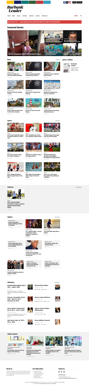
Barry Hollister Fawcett (42, 320)
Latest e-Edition (67, 60)
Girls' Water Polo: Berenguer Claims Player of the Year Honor (33, 176)
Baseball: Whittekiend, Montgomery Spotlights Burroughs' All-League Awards (52, 156)
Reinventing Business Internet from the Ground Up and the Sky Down (73, 352)
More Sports (58, 120)
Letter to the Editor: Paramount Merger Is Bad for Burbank (15, 224)
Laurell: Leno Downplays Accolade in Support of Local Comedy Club (33, 254)
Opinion (9, 217)
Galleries (10, 187)
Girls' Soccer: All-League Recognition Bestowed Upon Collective (51, 176)
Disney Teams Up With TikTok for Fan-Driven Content (15, 111)
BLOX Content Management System (43, 383)
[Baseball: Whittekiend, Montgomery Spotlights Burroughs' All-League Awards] (52, 147)
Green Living (29, 347)
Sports (46, 50)
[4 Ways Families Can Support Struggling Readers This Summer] (54, 341)
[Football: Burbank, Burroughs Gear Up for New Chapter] (52, 127)
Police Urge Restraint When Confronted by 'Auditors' (33, 74)
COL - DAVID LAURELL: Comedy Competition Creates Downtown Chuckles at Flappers (34, 233)
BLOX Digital (54, 383)
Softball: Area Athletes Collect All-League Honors (34, 155)
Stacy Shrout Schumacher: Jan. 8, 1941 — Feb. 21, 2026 (16, 309)
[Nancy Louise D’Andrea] (57, 298)
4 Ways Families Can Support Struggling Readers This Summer (53, 352)
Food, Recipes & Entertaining (13, 347)
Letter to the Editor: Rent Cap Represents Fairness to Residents (52, 264)
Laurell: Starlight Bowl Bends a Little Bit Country (15, 273)
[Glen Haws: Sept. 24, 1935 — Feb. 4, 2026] (30, 321)
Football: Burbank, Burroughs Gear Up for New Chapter (51, 135)
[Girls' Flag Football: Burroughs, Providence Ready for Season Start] (15, 127)
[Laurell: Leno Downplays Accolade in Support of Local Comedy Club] (34, 244)
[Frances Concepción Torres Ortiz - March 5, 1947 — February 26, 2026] (30, 298)
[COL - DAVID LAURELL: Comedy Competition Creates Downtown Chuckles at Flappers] (34, 223)
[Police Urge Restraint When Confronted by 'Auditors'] (34, 66)
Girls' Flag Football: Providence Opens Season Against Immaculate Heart (72, 53)
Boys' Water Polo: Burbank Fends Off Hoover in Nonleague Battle (53, 53)
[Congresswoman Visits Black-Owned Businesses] (52, 102)
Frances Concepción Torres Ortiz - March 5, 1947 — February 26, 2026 (16, 299)
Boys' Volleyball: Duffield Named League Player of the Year (14, 176)
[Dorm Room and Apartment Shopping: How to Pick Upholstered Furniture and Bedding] (35, 341)
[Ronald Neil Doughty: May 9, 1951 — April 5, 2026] (30, 287)
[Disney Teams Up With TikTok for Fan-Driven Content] (15, 102)
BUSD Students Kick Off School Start (24, 54)
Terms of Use (57, 382)
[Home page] (15, 8)
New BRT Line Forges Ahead (53, 41)
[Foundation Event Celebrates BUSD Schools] (52, 66)
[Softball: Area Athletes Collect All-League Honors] (34, 147)
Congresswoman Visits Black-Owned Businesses (51, 111)
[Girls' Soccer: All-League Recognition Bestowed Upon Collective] (52, 166)
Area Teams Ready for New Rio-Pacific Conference (14, 155)
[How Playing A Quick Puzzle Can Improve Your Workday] (15, 341)
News (9, 59)
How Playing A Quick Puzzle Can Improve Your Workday (15, 351)
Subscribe (79, 2)
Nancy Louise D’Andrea (42, 297)
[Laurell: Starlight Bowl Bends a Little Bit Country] (15, 264)
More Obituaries (57, 282)
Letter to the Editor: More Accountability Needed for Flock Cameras (15, 245)
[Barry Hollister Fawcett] (57, 321)
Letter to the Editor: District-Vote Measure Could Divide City (32, 264)
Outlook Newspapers (34, 382)
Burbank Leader (11, 52)
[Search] (81, 16)
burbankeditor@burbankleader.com (69, 378)
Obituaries (10, 282)
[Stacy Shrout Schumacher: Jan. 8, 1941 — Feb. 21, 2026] (30, 310)
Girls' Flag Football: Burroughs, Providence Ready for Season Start (15, 136)
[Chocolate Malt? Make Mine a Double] (52, 223)
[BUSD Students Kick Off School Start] (25, 48)
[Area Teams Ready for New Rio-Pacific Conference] (15, 147)
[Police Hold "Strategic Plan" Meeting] (34, 84)
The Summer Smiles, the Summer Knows (51, 244)
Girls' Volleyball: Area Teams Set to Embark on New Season (34, 135)
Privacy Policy (62, 382)
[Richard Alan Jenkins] (57, 287)
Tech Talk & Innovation (50, 347)
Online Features (12, 334)
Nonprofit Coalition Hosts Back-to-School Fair (50, 93)
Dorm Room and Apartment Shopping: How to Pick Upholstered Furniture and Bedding (33, 352)
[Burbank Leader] (66, 69)
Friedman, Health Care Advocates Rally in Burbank (14, 74)
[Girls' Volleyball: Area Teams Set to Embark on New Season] (34, 127)
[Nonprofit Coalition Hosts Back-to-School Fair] (52, 84)
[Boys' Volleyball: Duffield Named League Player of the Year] (15, 166)
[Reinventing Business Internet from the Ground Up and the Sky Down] (73, 341)
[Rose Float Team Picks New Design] (34, 102)
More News (58, 59)
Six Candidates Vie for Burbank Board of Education (72, 40)
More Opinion (57, 217)
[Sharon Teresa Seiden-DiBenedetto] (57, 310)
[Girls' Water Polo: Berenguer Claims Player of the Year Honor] (34, 166)
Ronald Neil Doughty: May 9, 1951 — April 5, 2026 (16, 286)
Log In (74, 2)
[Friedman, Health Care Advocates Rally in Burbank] (15, 66)
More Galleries (78, 187)
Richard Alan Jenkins (41, 285)
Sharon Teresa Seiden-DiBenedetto (42, 309)
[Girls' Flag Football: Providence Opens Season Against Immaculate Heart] (15, 194)
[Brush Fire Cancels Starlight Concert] (15, 84)
